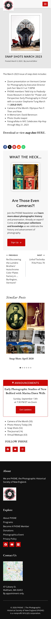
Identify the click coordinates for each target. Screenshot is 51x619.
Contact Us (9, 555)
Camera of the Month (17, 421)
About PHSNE (9, 518)
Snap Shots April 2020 (21, 358)
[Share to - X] (10, 147)
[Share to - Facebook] (5, 147)
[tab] (20, 367)
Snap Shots (12, 428)
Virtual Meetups (15, 434)
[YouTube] (11, 544)
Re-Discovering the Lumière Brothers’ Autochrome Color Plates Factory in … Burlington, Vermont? (13, 269)
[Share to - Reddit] (19, 147)
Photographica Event (13, 534)
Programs (8, 522)
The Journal (13, 431)
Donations (8, 530)
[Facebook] (5, 544)
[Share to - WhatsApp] (23, 147)
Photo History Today (17, 424)
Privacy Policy (9, 538)
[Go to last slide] (10, 334)
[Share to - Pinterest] (14, 147)
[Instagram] (18, 544)
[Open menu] (45, 4)
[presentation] (25, 328)
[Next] (40, 334)
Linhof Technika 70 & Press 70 (37, 259)
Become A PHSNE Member (16, 526)
